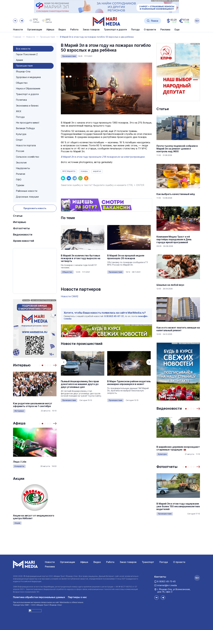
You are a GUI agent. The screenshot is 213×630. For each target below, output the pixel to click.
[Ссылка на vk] (15, 21)
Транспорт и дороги (27, 94)
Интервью (19, 222)
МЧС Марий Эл (68, 171)
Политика (21, 99)
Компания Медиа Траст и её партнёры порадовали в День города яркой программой (174, 239)
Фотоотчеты (21, 228)
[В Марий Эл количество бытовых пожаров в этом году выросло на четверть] (82, 237)
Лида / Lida (19, 461)
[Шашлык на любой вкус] (178, 266)
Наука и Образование (28, 88)
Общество (22, 82)
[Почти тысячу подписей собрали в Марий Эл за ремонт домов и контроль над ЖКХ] (178, 127)
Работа (74, 29)
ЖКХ (18, 111)
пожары (84, 171)
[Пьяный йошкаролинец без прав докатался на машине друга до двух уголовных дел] (82, 363)
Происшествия (24, 65)
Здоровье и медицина (28, 77)
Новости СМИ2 (69, 296)
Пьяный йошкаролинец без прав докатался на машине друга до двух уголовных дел (80, 384)
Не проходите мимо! (27, 122)
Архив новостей (23, 240)
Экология (21, 162)
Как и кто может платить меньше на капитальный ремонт (178, 329)
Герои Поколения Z (27, 54)
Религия (20, 173)
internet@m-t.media (167, 585)
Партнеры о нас (77, 597)
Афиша (19, 423)
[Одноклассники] (86, 178)
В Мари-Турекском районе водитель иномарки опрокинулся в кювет (129, 383)
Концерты (19, 466)
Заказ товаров (128, 562)
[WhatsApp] (80, 178)
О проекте (179, 562)
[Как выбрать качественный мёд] (178, 176)
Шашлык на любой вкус (170, 285)
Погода (20, 116)
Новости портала (26, 145)
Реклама (50, 566)
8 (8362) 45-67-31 (114, 316)
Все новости (23, 48)
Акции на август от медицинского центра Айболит (33, 517)
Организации (67, 562)
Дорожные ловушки (27, 196)
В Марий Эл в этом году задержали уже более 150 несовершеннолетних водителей (178, 506)
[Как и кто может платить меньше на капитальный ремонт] (178, 309)
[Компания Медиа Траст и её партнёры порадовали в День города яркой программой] (178, 218)
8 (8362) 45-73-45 (166, 581)
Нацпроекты (23, 168)
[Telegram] (74, 178)
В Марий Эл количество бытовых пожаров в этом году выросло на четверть (80, 258)
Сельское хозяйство (27, 156)
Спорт (19, 139)
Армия (19, 60)
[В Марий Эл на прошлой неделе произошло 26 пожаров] (129, 237)
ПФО (18, 179)
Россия (20, 151)
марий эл (97, 171)
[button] (55, 365)
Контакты (160, 576)
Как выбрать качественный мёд (175, 194)
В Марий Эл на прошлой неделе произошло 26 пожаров (125, 257)
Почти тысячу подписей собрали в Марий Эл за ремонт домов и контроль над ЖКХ (177, 149)
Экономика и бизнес (27, 105)
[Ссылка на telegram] (22, 21)
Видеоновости (22, 234)
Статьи (17, 215)
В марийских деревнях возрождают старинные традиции (178, 448)
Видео (62, 29)
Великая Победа (25, 128)
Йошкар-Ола (23, 71)
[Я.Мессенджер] (63, 178)
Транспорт (148, 562)
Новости (18, 29)
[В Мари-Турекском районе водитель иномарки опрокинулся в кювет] (129, 363)
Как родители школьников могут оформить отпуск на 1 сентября (32, 405)
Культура (21, 134)
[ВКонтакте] (69, 178)
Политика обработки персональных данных (39, 597)
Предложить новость (34, 208)
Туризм (20, 185)
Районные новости (26, 190)
